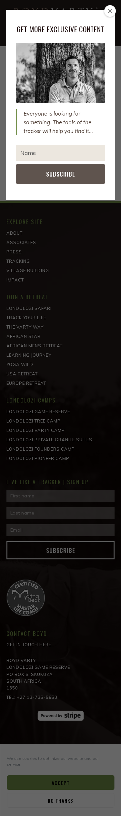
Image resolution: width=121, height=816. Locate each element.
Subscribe (60, 174)
